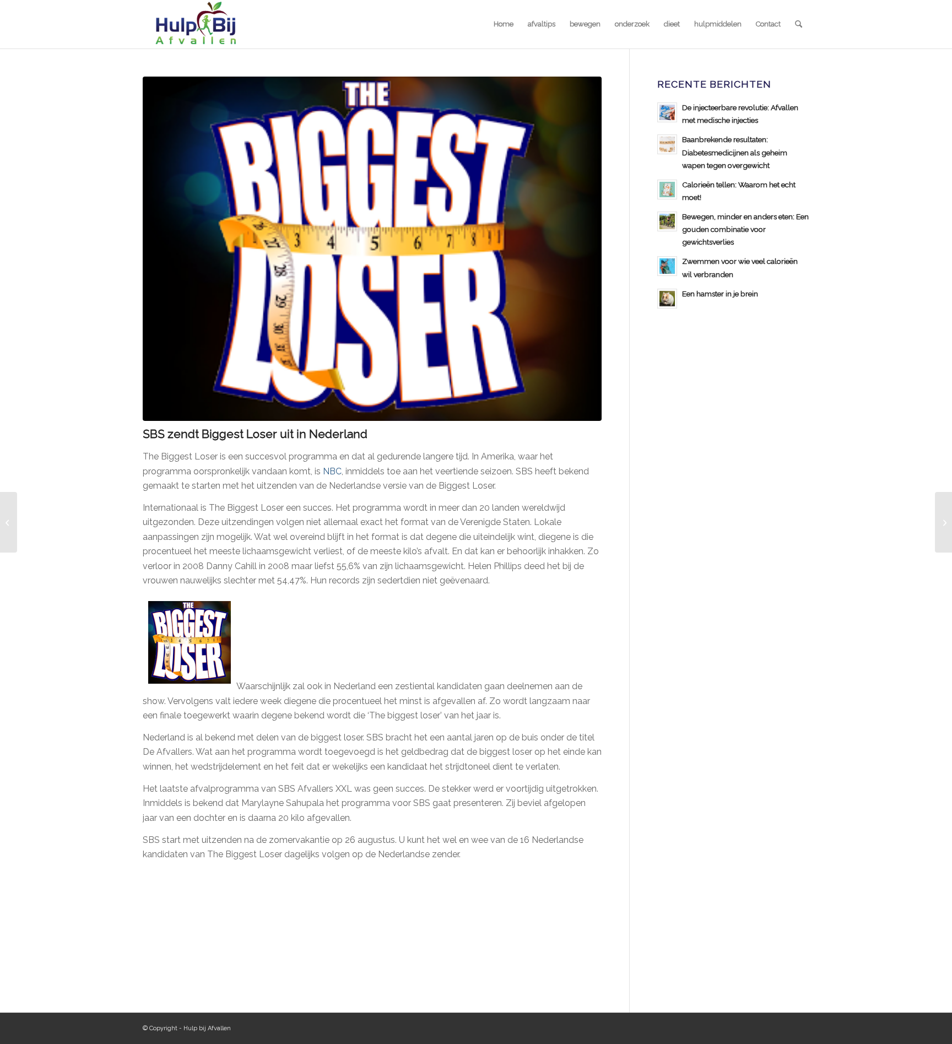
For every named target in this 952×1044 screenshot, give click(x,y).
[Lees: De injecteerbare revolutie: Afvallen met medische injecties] (667, 112)
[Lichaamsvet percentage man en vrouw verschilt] (8, 522)
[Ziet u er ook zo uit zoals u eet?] (943, 522)
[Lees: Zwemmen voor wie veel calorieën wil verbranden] (667, 266)
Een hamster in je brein (720, 293)
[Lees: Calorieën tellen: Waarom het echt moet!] (667, 189)
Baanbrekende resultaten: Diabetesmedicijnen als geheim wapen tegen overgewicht (734, 152)
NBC (332, 471)
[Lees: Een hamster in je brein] (667, 299)
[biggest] (372, 249)
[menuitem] (503, 24)
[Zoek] (798, 24)
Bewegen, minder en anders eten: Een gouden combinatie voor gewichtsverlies (745, 229)
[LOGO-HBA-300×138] (195, 24)
